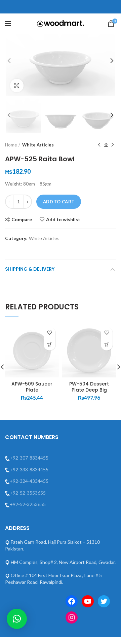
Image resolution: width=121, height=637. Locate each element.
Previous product (99, 144)
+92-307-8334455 (29, 458)
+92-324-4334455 (29, 481)
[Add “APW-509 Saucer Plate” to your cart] (49, 344)
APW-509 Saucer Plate (31, 387)
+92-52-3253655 (28, 504)
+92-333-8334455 (29, 469)
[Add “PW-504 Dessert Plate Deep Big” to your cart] (107, 344)
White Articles (38, 144)
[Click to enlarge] (17, 85)
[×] (17, 619)
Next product (112, 144)
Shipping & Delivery (29, 269)
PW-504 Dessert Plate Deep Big (89, 387)
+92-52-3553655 (28, 493)
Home (11, 144)
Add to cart (58, 201)
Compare (21, 219)
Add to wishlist (63, 219)
